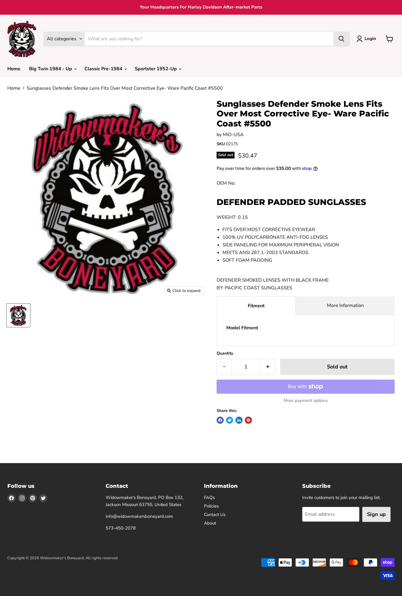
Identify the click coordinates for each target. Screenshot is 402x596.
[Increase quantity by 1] (267, 367)
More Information (345, 305)
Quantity (225, 353)
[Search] (341, 39)
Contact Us (214, 514)
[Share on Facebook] (220, 420)
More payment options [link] (305, 400)
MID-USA (233, 134)
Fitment (256, 306)
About (210, 523)
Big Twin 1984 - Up (51, 69)
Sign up (376, 514)
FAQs (209, 497)
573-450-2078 (121, 528)
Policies (211, 506)
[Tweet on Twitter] (229, 420)
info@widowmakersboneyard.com (139, 516)
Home (13, 69)
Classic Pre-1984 (104, 69)
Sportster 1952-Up (156, 69)
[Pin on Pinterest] (248, 420)
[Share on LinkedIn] (238, 420)
